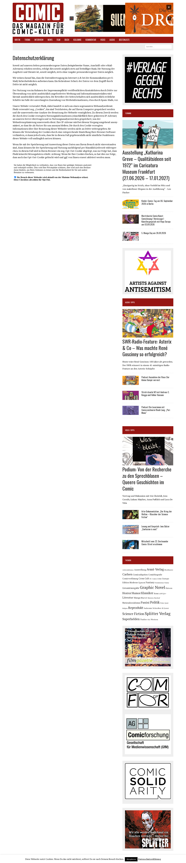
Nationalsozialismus (131, 603)
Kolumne (77, 39)
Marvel (144, 597)
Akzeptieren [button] (131, 859)
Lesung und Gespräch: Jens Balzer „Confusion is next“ (155, 528)
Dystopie (165, 579)
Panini (145, 602)
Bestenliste (124, 39)
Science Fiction (133, 614)
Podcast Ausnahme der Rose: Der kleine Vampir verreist (155, 379)
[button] (120, 18)
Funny (166, 583)
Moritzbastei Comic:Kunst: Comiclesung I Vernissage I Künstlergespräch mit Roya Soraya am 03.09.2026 (155, 220)
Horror (126, 593)
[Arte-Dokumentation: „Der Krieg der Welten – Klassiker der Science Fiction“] (130, 517)
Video (102, 39)
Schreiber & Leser (161, 608)
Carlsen (127, 574)
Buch (67, 39)
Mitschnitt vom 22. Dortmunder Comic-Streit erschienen (154, 543)
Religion (125, 608)
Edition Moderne (130, 582)
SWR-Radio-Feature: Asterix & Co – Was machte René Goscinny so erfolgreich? (146, 348)
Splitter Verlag (157, 613)
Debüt (160, 579)
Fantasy (150, 582)
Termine (128, 113)
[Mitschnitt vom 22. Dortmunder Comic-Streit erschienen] (130, 547)
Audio (112, 39)
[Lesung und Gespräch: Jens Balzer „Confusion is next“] (130, 532)
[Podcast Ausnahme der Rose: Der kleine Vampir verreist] (130, 383)
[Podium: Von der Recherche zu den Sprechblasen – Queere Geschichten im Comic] (147, 463)
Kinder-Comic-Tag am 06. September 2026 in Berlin (157, 202)
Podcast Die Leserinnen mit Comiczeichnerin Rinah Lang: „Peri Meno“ (155, 410)
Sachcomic (148, 608)
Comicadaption (140, 574)
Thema (27, 39)
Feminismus (159, 583)
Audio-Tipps (130, 302)
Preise (162, 603)
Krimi (156, 593)
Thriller (143, 619)
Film (58, 39)
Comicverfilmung (130, 578)
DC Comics (153, 579)
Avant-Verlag (155, 569)
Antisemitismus (128, 570)
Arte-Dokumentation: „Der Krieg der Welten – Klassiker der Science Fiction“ (156, 514)
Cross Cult (144, 578)
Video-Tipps (129, 430)
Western (154, 619)
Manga (137, 597)
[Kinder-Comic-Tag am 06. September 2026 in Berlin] (130, 206)
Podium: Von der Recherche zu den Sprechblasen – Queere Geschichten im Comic (146, 479)
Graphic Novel (152, 587)
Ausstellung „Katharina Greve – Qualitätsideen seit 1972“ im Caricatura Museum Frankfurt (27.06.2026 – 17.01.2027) (146, 165)
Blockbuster (168, 570)
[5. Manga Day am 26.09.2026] (130, 239)
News (50, 39)
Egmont (141, 582)
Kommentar (91, 39)
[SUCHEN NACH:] (158, 46)
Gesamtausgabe (130, 588)
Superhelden (131, 619)
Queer (166, 603)
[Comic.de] (38, 18)
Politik (155, 602)
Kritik (17, 39)
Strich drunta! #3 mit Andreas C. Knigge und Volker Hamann (155, 394)
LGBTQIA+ (162, 594)
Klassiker (147, 593)
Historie (169, 588)
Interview (38, 39)
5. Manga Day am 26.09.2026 (153, 233)
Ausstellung (140, 569)
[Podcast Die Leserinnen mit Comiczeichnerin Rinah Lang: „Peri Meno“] (130, 412)
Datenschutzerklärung (149, 859)
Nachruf (157, 598)
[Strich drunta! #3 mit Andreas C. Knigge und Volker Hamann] (130, 398)
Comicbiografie (155, 574)
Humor (136, 593)
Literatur (127, 597)
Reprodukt (135, 607)
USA (148, 620)
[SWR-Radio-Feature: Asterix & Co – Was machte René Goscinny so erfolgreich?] (147, 335)
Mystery (151, 598)
